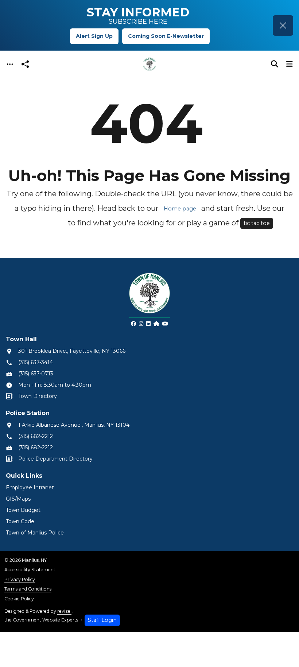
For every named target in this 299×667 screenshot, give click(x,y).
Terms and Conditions (27, 589)
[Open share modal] (25, 64)
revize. (64, 611)
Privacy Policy (19, 579)
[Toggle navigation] (10, 64)
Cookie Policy (19, 598)
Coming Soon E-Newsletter (166, 36)
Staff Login (102, 620)
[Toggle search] (274, 64)
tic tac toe (257, 223)
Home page (180, 208)
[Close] (283, 25)
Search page (46, 223)
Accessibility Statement (29, 569)
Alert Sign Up (94, 36)
